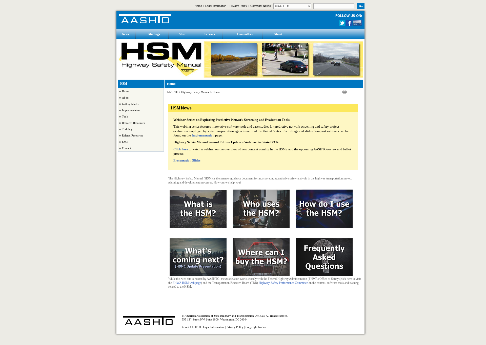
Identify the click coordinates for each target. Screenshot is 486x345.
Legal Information (215, 5)
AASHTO (172, 92)
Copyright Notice (260, 5)
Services (210, 34)
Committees (245, 34)
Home (198, 5)
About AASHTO (191, 327)
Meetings (154, 34)
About (278, 34)
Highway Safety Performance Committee (283, 283)
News (125, 34)
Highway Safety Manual (195, 92)
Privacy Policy (238, 5)
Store (182, 34)
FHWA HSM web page (187, 283)
